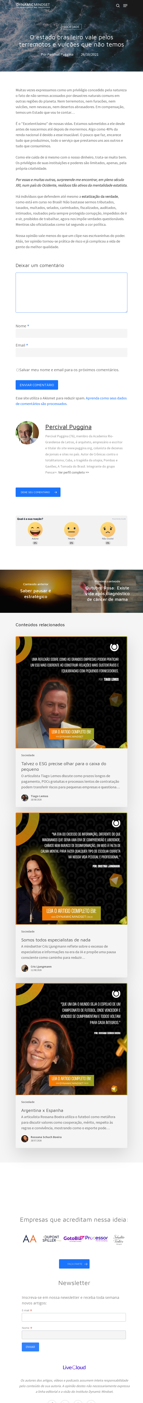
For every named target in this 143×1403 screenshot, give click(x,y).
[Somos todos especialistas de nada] (71, 895)
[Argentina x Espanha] (71, 1065)
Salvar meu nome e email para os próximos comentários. (69, 369)
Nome (22, 325)
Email (22, 345)
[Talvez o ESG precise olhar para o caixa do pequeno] (71, 721)
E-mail (27, 1310)
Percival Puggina (60, 54)
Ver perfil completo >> (73, 472)
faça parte (75, 1263)
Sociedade (71, 26)
